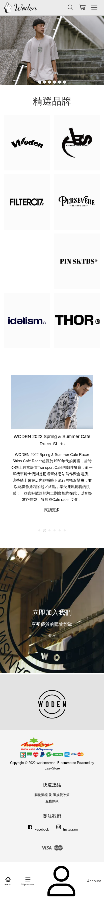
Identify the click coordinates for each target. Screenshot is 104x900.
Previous (10, 50)
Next (93, 50)
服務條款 (52, 801)
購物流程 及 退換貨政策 (52, 795)
